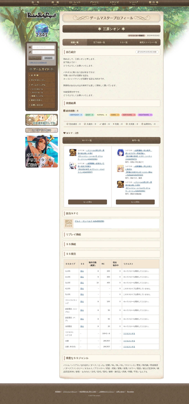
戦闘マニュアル (41, 96)
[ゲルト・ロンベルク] (68, 226)
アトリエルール (41, 93)
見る (82, 271)
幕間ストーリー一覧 (148, 42)
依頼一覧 (75, 42)
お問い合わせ (41, 105)
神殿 (55, 3)
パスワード (29, 52)
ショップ (134, 3)
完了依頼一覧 (99, 42)
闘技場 (154, 3)
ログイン (35, 58)
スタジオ (114, 3)
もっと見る (87, 202)
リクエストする (129, 334)
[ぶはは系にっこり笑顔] (72, 155)
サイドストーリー (41, 80)
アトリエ (94, 3)
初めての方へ (41, 100)
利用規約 (58, 391)
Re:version (130, 391)
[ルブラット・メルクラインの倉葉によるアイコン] (72, 168)
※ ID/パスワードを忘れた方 (38, 62)
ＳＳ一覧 (124, 42)
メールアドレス (29, 47)
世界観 (41, 75)
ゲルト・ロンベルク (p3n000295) (89, 221)
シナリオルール (41, 89)
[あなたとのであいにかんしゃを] (120, 171)
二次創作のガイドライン (106, 391)
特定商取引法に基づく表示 (88, 391)
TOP (35, 3)
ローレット (75, 3)
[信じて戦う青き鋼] (120, 155)
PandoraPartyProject (41, 15)
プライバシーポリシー (70, 391)
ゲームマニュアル (41, 85)
